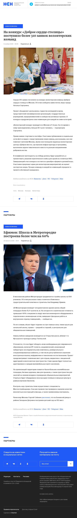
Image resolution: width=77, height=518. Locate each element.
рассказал (46, 397)
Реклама (26, 476)
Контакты (16, 476)
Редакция (7, 476)
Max (61, 179)
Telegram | (55, 179)
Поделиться (25, 44)
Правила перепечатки (11, 509)
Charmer (14, 513)
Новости (37, 179)
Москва (20, 191)
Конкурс (28, 191)
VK (49, 179)
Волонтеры (36, 191)
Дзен (44, 179)
